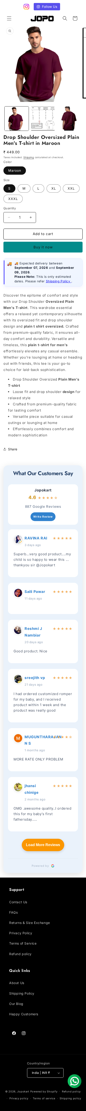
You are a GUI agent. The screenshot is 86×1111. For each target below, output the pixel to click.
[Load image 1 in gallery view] (17, 119)
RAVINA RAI (36, 538)
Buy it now (43, 247)
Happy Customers (23, 1014)
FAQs (13, 912)
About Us (16, 983)
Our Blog (16, 1004)
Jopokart (43, 490)
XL (53, 188)
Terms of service (44, 1098)
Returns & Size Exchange (29, 923)
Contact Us (18, 902)
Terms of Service (23, 943)
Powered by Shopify (44, 1091)
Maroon (14, 170)
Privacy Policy (20, 933)
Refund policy (20, 954)
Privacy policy (18, 1098)
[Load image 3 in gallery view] (69, 119)
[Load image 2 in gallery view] (43, 119)
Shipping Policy (59, 281)
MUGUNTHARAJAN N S (38, 740)
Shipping (28, 157)
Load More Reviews (43, 845)
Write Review (43, 516)
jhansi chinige (32, 789)
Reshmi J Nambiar (33, 631)
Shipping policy (70, 1098)
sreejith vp (35, 677)
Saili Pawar (35, 591)
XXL (71, 188)
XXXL (13, 199)
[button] (9, 18)
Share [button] (12, 449)
